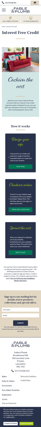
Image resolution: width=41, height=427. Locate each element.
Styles (4, 376)
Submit (20, 323)
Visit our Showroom (9, 403)
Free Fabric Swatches (11, 390)
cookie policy (10, 417)
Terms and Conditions (21, 209)
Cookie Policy (25, 380)
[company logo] (20, 10)
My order (35, 3)
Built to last (20, 252)
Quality (4, 399)
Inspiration (6, 395)
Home (3, 26)
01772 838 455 (10, 3)
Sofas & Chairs (8, 381)
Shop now (21, 166)
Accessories (7, 386)
